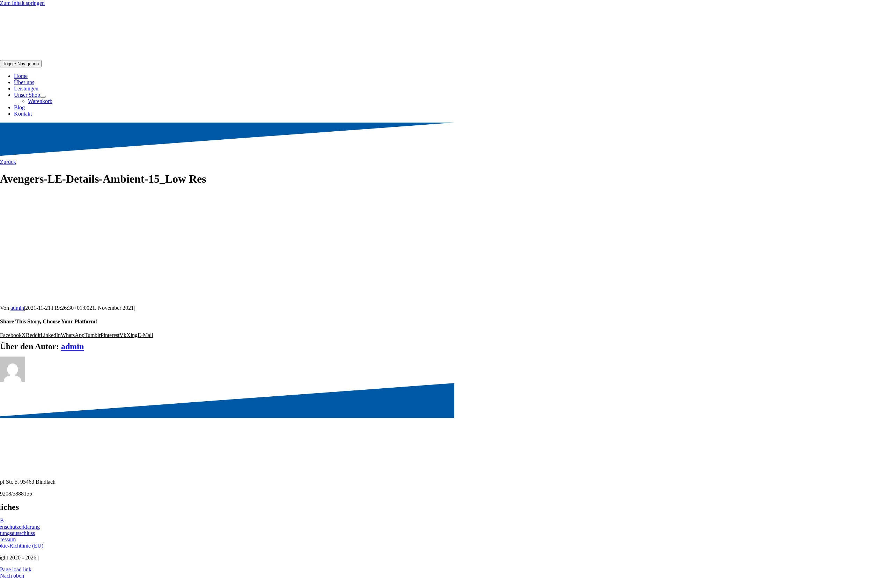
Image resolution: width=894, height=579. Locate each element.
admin (17, 308)
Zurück (8, 162)
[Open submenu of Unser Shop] (43, 97)
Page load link (15, 569)
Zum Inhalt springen (22, 3)
